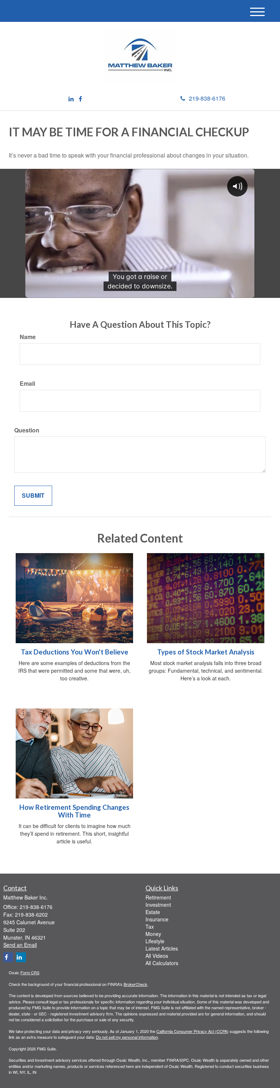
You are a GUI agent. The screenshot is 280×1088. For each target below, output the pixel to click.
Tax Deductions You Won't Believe (74, 652)
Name (28, 337)
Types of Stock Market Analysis (205, 652)
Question (26, 430)
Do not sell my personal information (127, 1037)
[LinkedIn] (71, 99)
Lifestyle (154, 941)
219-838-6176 (207, 98)
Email (27, 384)
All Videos (156, 955)
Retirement (158, 897)
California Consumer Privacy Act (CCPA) (192, 1031)
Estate (152, 912)
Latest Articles (161, 948)
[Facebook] (80, 99)
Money (153, 933)
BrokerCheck (135, 984)
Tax (149, 926)
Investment (158, 904)
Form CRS (29, 972)
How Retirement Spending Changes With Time (74, 811)
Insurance (156, 919)
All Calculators (161, 963)
